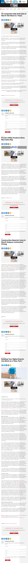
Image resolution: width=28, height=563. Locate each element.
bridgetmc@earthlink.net (6, 517)
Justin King (13, 523)
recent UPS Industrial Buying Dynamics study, (18, 482)
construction (7, 95)
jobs (12, 95)
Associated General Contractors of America (9, 267)
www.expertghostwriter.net (20, 517)
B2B (7, 523)
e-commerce (10, 523)
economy (10, 95)
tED (14, 95)
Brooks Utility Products (16, 164)
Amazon (6, 523)
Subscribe (14, 207)
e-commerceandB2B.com (15, 447)
